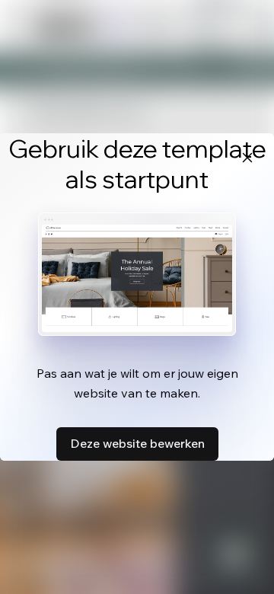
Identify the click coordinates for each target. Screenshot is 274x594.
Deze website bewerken (137, 443)
